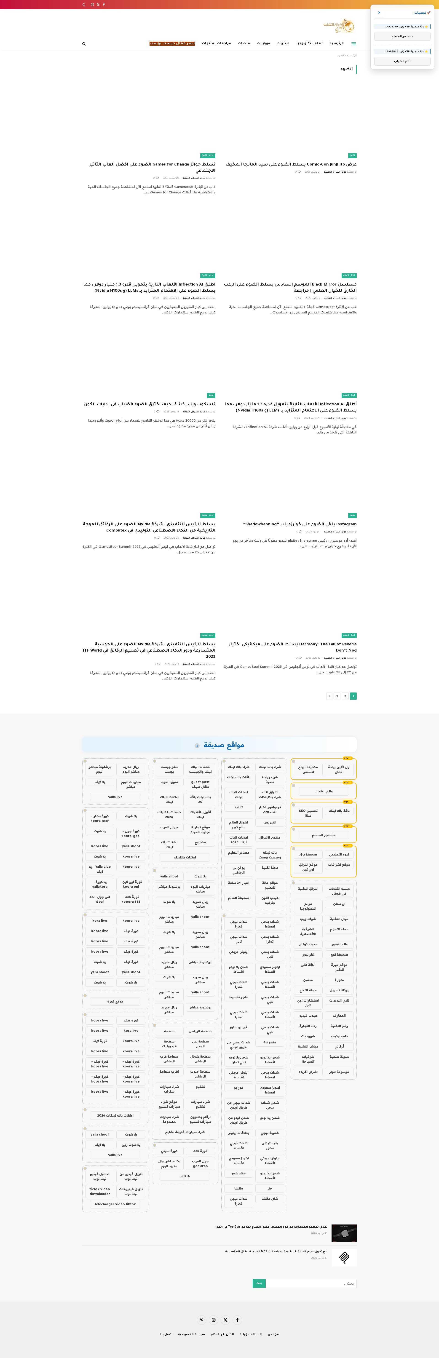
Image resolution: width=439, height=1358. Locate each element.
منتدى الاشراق (269, 837)
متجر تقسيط (238, 997)
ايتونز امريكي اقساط (238, 1074)
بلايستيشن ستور (270, 1145)
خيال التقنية (339, 919)
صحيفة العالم (238, 898)
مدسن (308, 980)
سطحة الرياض (200, 1031)
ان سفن (339, 904)
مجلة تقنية (270, 868)
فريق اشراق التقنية (335, 172)
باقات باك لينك (238, 777)
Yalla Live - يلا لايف (100, 869)
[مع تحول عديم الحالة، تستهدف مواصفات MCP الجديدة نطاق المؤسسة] (344, 1258)
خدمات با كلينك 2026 (169, 814)
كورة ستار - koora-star (100, 818)
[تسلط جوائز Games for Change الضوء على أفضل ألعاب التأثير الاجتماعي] (148, 120)
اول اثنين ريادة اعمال (339, 769)
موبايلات (263, 43)
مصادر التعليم (238, 852)
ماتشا (238, 1188)
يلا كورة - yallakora (99, 884)
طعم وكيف (339, 1036)
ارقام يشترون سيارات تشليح (200, 1119)
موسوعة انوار (339, 1072)
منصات (244, 43)
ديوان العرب (169, 827)
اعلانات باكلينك (185, 857)
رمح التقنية (339, 1026)
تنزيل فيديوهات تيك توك (131, 1191)
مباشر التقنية (308, 1046)
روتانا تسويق (339, 990)
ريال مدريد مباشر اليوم (131, 769)
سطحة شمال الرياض (200, 1058)
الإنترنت (283, 43)
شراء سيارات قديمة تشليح (185, 1132)
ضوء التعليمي (339, 854)
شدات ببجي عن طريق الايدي (238, 1044)
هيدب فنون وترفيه (269, 900)
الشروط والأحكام (222, 1334)
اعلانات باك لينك (169, 844)
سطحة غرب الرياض (169, 1058)
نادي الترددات (339, 1000)
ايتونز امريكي (238, 952)
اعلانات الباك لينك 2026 (238, 839)
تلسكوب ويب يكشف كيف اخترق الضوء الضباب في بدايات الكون (149, 404)
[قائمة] (353, 44)
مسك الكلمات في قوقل (339, 891)
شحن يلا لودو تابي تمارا (238, 1059)
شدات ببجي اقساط (270, 924)
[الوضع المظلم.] (84, 4)
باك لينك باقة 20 (200, 799)
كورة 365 (200, 1151)
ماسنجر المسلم (324, 835)
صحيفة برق (308, 854)
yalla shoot (169, 876)
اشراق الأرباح (308, 1072)
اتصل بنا (166, 1334)
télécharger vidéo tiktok (115, 1204)
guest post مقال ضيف (200, 784)
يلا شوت (200, 876)
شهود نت (308, 1036)
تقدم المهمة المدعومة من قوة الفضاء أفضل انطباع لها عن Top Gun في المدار (270, 1227)
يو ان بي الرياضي (239, 870)
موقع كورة (115, 1001)
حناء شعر (239, 1173)
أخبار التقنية (208, 155)
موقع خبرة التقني (339, 967)
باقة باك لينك (339, 811)
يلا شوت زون (131, 1145)
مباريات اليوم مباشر (200, 889)
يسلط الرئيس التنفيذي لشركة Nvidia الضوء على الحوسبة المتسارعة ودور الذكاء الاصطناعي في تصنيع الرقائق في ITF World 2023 (149, 650)
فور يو (238, 1087)
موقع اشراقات (339, 865)
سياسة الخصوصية (191, 1334)
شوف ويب (308, 919)
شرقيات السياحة (308, 1059)
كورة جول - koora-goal (130, 833)
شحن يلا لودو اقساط (238, 969)
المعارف (339, 1015)
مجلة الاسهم (339, 929)
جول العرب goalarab (200, 1163)
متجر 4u (269, 1042)
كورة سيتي (169, 1151)
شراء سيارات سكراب (169, 1089)
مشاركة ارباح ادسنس (308, 769)
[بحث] (84, 44)
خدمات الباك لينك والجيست (200, 769)
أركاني (339, 1046)
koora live (99, 846)
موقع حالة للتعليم (270, 885)
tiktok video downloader (99, 1191)
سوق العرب (169, 782)
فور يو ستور (239, 1027)
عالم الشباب (323, 791)
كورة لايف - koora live (130, 1063)
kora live (99, 921)
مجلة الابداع (308, 990)
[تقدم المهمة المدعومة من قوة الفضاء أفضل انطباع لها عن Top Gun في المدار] (344, 1233)
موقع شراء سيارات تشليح (169, 1104)
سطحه (169, 1031)
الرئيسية (337, 43)
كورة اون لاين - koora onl (131, 884)
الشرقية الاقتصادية (308, 931)
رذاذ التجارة (308, 1026)
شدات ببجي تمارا (238, 924)
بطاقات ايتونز (238, 1133)
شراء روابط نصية (270, 779)
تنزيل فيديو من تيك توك (131, 1176)
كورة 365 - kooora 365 (130, 899)
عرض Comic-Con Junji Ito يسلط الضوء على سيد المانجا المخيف (291, 165)
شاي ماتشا (270, 1199)
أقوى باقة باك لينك (200, 814)
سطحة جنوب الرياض (200, 1073)
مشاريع (200, 842)
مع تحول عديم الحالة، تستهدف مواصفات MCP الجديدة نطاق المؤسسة (276, 1252)
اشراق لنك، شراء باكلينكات (270, 794)
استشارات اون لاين (308, 1002)
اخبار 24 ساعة (238, 883)
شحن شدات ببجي (270, 1105)
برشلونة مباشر (169, 887)
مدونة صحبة (339, 1057)
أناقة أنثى (308, 965)
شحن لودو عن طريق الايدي (238, 1120)
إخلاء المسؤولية (251, 1334)
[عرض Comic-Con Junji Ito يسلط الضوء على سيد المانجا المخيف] (290, 120)
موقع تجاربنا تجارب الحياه (200, 829)
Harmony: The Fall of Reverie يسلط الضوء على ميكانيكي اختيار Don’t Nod (293, 647)
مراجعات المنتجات (216, 43)
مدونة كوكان (308, 944)
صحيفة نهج (339, 954)
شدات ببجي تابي (238, 939)
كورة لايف (131, 931)
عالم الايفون (339, 944)
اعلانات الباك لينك (238, 794)
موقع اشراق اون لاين (308, 867)
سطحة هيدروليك (169, 1043)
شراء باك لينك (270, 767)
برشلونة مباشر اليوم (100, 769)
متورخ (339, 980)
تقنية (352, 155)
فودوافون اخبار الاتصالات (269, 809)
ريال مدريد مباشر (200, 904)
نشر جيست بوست (169, 769)
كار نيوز (308, 954)
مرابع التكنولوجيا (308, 906)
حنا (270, 1188)
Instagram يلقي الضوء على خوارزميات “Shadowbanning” (300, 524)
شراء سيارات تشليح (200, 1104)
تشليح (200, 1087)
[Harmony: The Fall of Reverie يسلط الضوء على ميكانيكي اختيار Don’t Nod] (290, 600)
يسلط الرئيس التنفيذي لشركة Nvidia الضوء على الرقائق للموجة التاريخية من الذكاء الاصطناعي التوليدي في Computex (149, 527)
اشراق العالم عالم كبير (238, 824)
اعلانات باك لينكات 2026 (115, 1115)
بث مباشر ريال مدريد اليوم (169, 1163)
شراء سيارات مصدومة (169, 1119)
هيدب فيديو (308, 1015)
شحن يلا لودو (270, 1118)
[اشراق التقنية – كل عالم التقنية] (338, 26)
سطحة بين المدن (200, 1043)
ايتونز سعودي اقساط (270, 969)
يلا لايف (184, 1176)
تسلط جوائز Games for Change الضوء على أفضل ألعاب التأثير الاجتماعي (152, 168)
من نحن (273, 1334)
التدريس (270, 822)
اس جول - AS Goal (99, 899)
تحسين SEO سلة (308, 813)
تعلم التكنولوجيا (309, 43)
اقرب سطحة (169, 1071)
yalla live (115, 797)
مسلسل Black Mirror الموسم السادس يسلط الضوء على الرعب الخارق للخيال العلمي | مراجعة (290, 288)
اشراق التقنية (308, 889)
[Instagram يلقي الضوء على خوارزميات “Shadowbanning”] (290, 480)
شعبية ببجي (270, 1133)
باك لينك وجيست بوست (270, 854)
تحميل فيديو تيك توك (99, 1176)
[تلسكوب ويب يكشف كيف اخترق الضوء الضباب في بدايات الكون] (148, 360)
